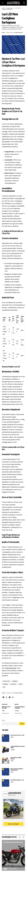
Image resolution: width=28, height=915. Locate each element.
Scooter (17, 710)
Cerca (3, 720)
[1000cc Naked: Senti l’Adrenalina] (7, 709)
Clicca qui (13, 81)
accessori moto (6, 681)
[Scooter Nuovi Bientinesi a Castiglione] (19, 709)
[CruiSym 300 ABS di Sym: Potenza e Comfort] (5, 749)
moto (4, 687)
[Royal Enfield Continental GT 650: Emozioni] (13, 855)
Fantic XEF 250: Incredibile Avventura (15, 758)
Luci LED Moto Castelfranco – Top (17, 780)
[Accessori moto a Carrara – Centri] (5, 738)
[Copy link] (12, 697)
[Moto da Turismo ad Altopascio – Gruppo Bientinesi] (5, 771)
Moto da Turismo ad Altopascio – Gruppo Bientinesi (17, 769)
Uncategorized (9, 8)
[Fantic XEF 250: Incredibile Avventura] (5, 760)
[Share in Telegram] (9, 697)
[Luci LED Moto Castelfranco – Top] (5, 783)
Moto (3, 32)
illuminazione (13, 684)
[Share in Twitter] (6, 697)
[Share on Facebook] (3, 697)
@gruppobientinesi (14, 793)
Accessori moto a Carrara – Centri (17, 735)
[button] (3, 3)
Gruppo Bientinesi (10, 668)
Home (3, 8)
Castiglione (14, 681)
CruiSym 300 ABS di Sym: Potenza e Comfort (17, 747)
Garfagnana (5, 684)
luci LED (20, 684)
